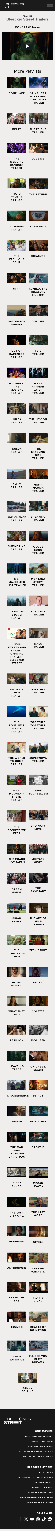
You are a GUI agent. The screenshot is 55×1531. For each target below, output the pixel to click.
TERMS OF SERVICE (42, 1487)
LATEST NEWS (45, 1472)
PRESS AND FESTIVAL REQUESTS (35, 1477)
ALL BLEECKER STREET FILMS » (36, 1451)
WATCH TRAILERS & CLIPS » (38, 1456)
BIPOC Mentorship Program (36, 1497)
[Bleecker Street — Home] (14, 5)
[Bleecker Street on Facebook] (20, 1520)
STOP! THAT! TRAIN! (42, 1441)
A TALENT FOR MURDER (40, 1446)
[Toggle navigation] (50, 5)
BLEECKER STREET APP (40, 1492)
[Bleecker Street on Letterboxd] (50, 1519)
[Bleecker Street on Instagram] (38, 1520)
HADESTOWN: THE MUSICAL (38, 1436)
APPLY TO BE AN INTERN (40, 1502)
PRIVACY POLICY (44, 1482)
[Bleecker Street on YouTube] (32, 1520)
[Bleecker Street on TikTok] (44, 1520)
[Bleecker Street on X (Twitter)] (26, 1520)
